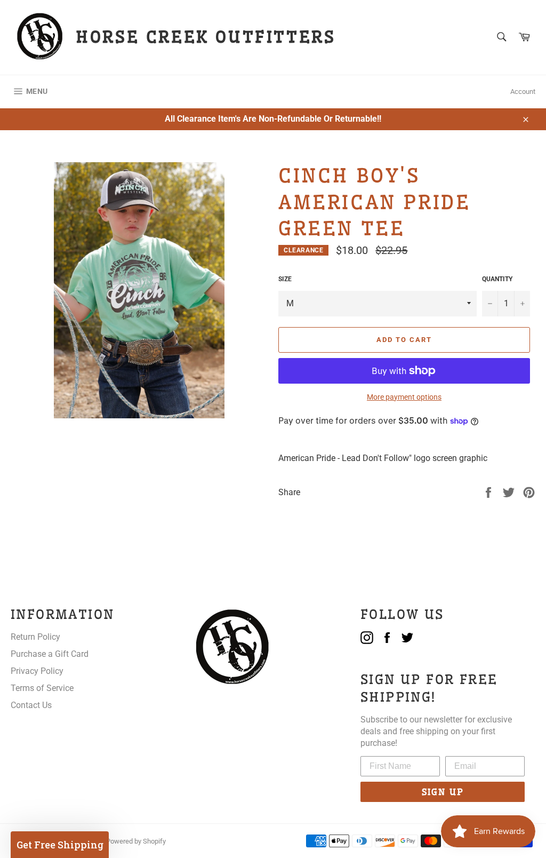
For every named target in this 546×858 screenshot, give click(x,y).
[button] (60, 844)
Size (285, 279)
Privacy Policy (37, 671)
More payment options (404, 397)
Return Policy (35, 637)
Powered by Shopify (136, 841)
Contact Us (31, 705)
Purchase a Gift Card (50, 654)
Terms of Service (42, 688)
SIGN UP (443, 792)
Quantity (497, 279)
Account (522, 92)
